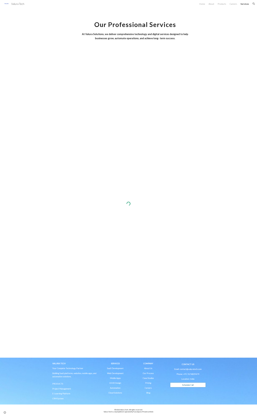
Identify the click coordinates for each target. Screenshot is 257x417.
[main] (135, 22)
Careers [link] (233, 4)
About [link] (211, 4)
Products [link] (222, 4)
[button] (254, 4)
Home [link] (202, 4)
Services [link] (245, 4)
